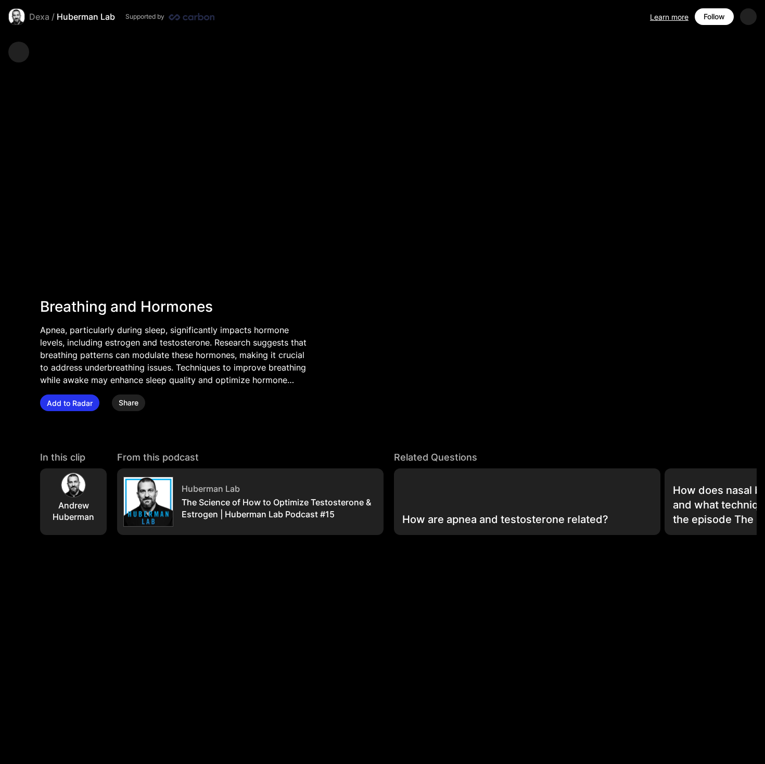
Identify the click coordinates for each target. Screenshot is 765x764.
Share (128, 403)
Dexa (39, 16)
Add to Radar (70, 403)
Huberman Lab (86, 16)
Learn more (669, 16)
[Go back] (18, 52)
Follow (714, 16)
